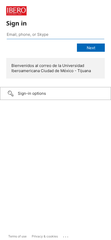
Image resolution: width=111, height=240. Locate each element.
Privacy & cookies (45, 236)
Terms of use (17, 236)
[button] (55, 93)
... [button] (66, 235)
